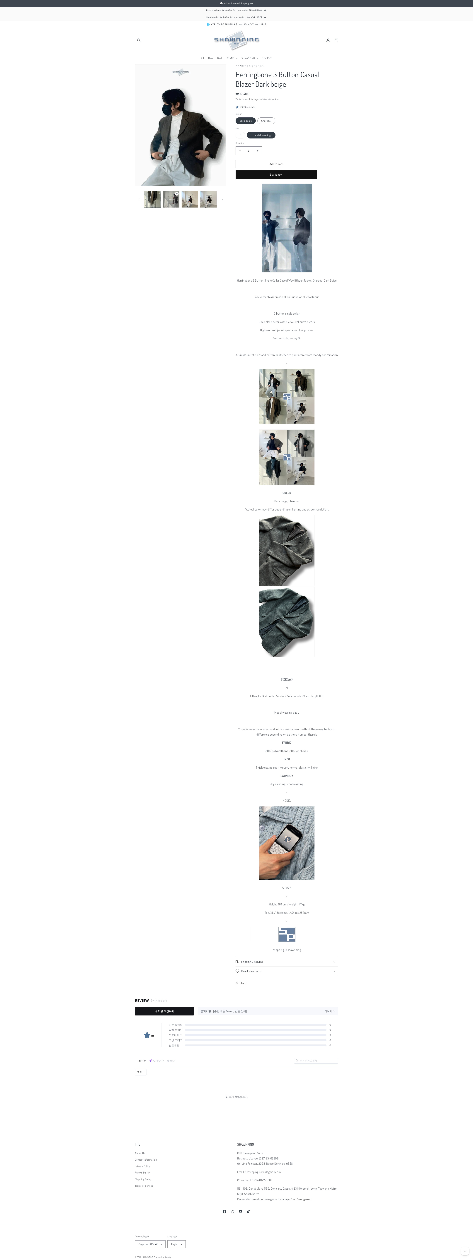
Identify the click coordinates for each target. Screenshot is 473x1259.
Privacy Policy (142, 1166)
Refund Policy (142, 1172)
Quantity (240, 143)
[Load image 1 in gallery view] (152, 199)
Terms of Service (144, 1185)
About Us (140, 1153)
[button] (139, 40)
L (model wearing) (261, 135)
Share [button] (243, 982)
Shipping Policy (143, 1179)
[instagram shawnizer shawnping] (287, 879)
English (174, 1244)
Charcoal (266, 120)
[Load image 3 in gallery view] (189, 199)
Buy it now (276, 174)
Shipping (253, 99)
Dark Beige (245, 120)
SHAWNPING (148, 1257)
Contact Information (146, 1159)
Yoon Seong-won (300, 1199)
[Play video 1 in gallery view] (171, 199)
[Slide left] (139, 199)
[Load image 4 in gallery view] (208, 199)
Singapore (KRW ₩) (148, 1244)
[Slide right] (222, 199)
